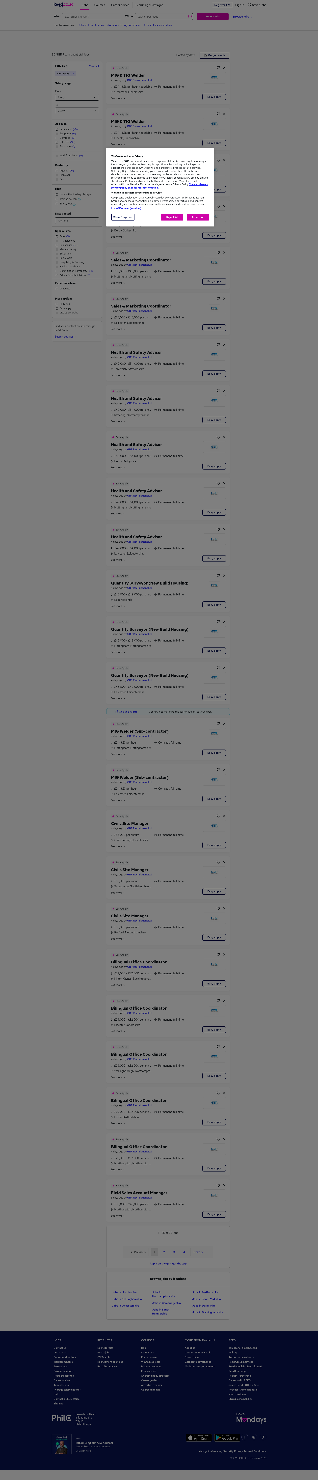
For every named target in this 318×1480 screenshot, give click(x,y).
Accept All (198, 217)
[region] (160, 187)
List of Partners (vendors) (126, 208)
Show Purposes (122, 217)
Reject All (172, 217)
